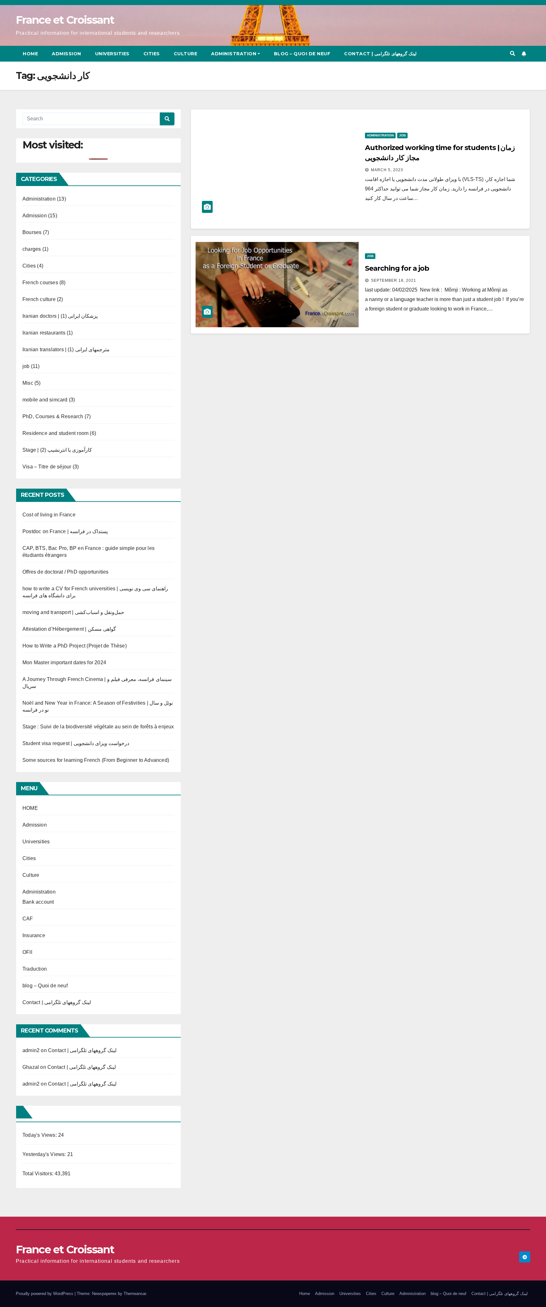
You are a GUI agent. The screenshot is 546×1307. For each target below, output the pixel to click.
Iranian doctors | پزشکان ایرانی (60, 316)
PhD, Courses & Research (52, 416)
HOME (30, 808)
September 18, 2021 (393, 280)
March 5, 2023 (387, 170)
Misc (27, 383)
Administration (233, 54)
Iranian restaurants (43, 332)
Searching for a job (397, 268)
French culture (39, 299)
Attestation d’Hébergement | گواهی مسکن (69, 629)
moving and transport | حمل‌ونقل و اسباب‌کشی (73, 612)
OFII (27, 952)
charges (31, 249)
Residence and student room (55, 433)
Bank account (38, 902)
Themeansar (135, 1293)
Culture (185, 54)
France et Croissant (65, 20)
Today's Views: (40, 1135)
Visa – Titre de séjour (46, 466)
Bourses (31, 232)
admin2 (30, 1050)
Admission (66, 54)
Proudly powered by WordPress (45, 1293)
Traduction (34, 969)
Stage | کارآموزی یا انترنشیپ (57, 450)
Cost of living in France (49, 514)
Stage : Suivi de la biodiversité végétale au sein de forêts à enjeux (98, 726)
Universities (112, 54)
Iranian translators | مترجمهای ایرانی (66, 349)
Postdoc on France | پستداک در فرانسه (65, 531)
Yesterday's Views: (44, 1154)
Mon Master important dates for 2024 (64, 662)
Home (30, 54)
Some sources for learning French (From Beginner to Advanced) (95, 760)
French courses (40, 282)
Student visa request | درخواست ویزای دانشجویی (75, 743)
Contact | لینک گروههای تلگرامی (380, 54)
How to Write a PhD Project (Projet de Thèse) (74, 645)
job (26, 366)
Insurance (33, 935)
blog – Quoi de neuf (302, 54)
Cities (151, 54)
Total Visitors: (38, 1173)
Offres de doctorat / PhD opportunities (65, 572)
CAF (27, 918)
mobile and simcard (45, 399)
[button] (512, 53)
